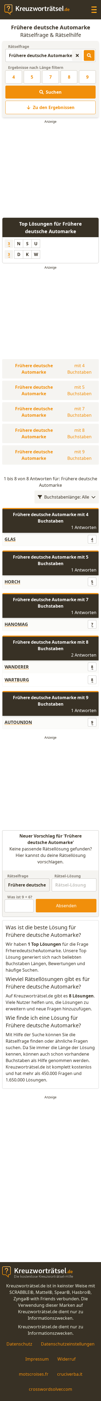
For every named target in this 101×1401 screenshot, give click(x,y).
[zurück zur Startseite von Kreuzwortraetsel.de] (39, 9)
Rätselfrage (18, 46)
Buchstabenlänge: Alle (66, 497)
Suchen (54, 92)
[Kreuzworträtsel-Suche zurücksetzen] (77, 55)
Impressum (37, 1359)
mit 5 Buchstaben (53, 390)
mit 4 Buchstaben (53, 369)
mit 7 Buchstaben (53, 412)
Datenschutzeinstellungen (68, 1344)
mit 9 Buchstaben (53, 455)
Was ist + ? (19, 896)
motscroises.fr (33, 1374)
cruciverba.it (69, 1374)
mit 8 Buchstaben (53, 433)
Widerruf (66, 1359)
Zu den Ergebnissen (54, 107)
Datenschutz (19, 1344)
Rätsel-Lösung (67, 875)
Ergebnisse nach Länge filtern (35, 67)
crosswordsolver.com (50, 1389)
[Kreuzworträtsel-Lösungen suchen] (89, 55)
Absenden (66, 906)
